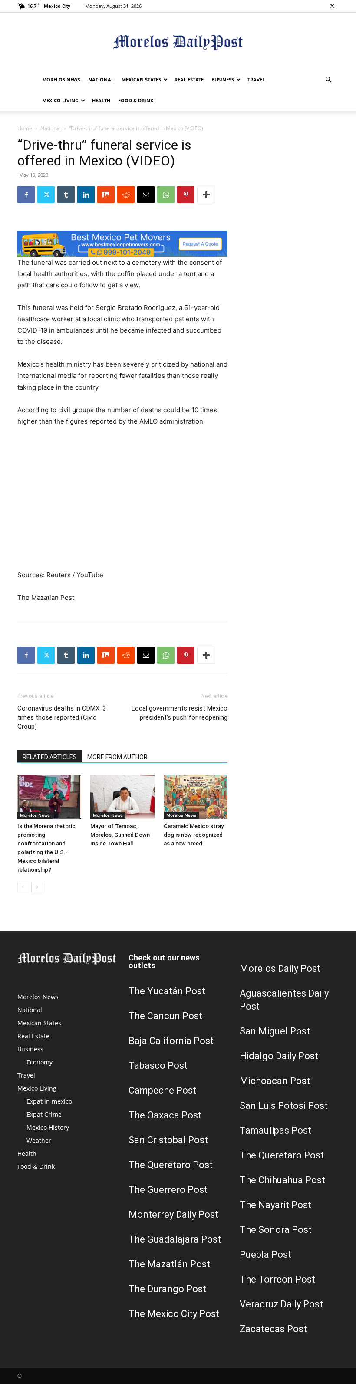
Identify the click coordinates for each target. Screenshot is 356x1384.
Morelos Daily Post (280, 968)
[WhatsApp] (166, 194)
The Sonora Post (276, 1229)
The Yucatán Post (167, 991)
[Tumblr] (66, 194)
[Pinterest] (185, 194)
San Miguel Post (275, 1031)
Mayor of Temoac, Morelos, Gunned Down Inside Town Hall (120, 835)
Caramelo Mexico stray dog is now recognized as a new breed (194, 835)
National (101, 79)
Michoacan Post (275, 1080)
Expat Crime (44, 1114)
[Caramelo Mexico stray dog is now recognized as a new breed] (195, 797)
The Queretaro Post (282, 1155)
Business (222, 79)
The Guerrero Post (168, 1189)
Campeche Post (162, 1090)
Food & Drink (135, 100)
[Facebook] (26, 194)
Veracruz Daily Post (281, 1304)
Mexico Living (60, 100)
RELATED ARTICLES (50, 757)
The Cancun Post (165, 1015)
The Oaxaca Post (165, 1115)
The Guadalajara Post (175, 1239)
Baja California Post (171, 1040)
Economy (39, 1062)
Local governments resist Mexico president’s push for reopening (179, 712)
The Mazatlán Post (169, 1264)
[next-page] (36, 887)
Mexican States (141, 79)
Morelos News (61, 79)
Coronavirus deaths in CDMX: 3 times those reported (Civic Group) (61, 717)
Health (101, 100)
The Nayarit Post (275, 1204)
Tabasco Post (158, 1065)
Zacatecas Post (273, 1328)
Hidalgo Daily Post (279, 1056)
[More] (206, 194)
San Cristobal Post (168, 1140)
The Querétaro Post (171, 1164)
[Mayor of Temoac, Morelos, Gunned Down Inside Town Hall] (122, 797)
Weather (38, 1140)
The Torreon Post (277, 1279)
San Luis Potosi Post (284, 1105)
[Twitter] (332, 6)
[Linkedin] (86, 194)
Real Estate (189, 79)
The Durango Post (167, 1288)
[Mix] (106, 194)
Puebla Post (265, 1254)
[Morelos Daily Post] (178, 41)
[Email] (146, 194)
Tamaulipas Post (275, 1130)
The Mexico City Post (174, 1313)
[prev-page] (22, 887)
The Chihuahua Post (282, 1180)
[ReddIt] (126, 194)
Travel (256, 79)
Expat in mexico (49, 1101)
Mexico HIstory (47, 1127)
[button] (328, 80)
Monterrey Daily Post (173, 1214)
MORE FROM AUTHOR (117, 757)
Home (24, 128)
